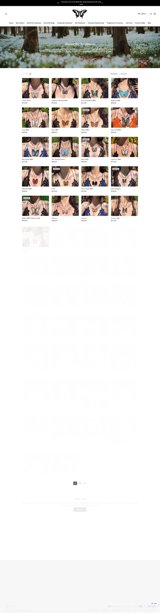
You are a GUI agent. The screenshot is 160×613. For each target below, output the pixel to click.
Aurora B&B (85, 336)
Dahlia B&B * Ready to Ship (31, 218)
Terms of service (137, 608)
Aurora (113, 277)
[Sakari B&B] (94, 117)
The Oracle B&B (57, 438)
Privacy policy (127, 608)
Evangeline (25, 438)
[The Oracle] (35, 294)
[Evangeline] (35, 425)
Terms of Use (27, 583)
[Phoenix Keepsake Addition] (94, 532)
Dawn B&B (84, 159)
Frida (53, 189)
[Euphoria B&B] (124, 88)
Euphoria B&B (115, 101)
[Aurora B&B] (94, 323)
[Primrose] (65, 206)
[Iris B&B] (65, 389)
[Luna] (65, 294)
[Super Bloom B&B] (124, 428)
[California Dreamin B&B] (65, 88)
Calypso (54, 474)
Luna (53, 306)
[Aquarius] (94, 425)
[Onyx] (94, 264)
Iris (112, 248)
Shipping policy (105, 608)
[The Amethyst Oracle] (65, 147)
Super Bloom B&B (116, 444)
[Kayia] (35, 461)
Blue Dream (25, 277)
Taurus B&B (55, 365)
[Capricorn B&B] (124, 147)
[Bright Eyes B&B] (35, 389)
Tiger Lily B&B (116, 130)
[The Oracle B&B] (65, 425)
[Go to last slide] (58, 3)
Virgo (53, 277)
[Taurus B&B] (65, 353)
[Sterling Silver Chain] (124, 524)
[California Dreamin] (35, 235)
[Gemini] (35, 356)
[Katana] (124, 356)
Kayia (24, 474)
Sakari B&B (85, 130)
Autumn (83, 218)
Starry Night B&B (87, 189)
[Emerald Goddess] (65, 235)
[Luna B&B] (35, 117)
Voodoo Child (115, 218)
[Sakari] (94, 294)
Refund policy (116, 608)
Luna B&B (25, 130)
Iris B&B (54, 401)
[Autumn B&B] (124, 323)
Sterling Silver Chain (118, 536)
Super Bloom (85, 408)
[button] (6, 13)
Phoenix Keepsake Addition (90, 554)
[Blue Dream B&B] (35, 147)
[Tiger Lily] (94, 235)
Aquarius (84, 438)
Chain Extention (57, 536)
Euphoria (114, 306)
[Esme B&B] (124, 389)
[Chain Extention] (65, 524)
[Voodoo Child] (124, 206)
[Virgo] (65, 264)
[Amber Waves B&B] (65, 323)
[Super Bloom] (94, 392)
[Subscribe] (37, 579)
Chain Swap (26, 536)
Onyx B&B (55, 130)
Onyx (83, 277)
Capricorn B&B (116, 159)
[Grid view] (23, 74)
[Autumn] (94, 206)
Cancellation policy (150, 608)
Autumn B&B (115, 336)
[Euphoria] (124, 294)
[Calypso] (65, 461)
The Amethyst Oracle (58, 159)
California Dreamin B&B (59, 101)
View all (79, 508)
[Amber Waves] (35, 88)
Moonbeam (25, 336)
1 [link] (75, 483)
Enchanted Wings (14, 609)
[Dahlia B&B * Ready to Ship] (35, 206)
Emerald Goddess (57, 248)
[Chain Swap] (35, 524)
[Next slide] (102, 3)
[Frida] (65, 176)
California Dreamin (28, 248)
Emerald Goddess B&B (88, 101)
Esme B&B (114, 401)
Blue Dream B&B (27, 159)
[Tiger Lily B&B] (124, 117)
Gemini (24, 372)
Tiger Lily (84, 248)
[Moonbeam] (35, 323)
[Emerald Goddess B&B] (94, 88)
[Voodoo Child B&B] (94, 353)
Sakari (83, 306)
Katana (113, 372)
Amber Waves (26, 101)
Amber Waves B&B (58, 336)
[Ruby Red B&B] (35, 176)
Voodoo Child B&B (87, 365)
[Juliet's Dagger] (124, 176)
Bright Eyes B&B (27, 401)
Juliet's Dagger (115, 189)
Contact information (93, 608)
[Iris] (124, 235)
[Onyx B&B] (65, 117)
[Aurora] (124, 264)
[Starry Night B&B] (94, 176)
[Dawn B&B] (94, 147)
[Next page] (85, 483)
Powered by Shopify (27, 609)
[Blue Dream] (35, 264)
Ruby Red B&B (27, 189)
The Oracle (25, 306)
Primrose (54, 218)
